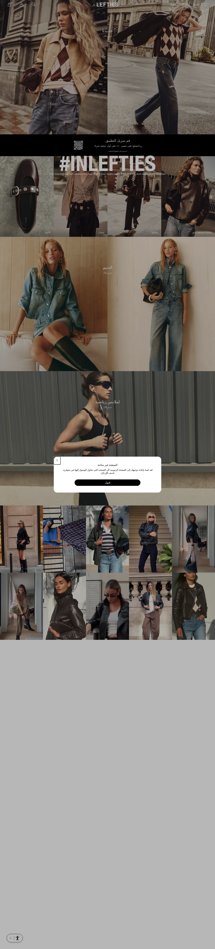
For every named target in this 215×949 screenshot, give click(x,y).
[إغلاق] (57, 461)
